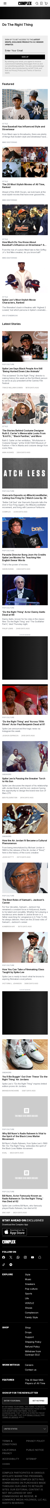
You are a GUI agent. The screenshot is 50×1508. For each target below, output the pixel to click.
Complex (6, 512)
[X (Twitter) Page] (10, 1257)
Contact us (30, 1369)
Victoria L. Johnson (12, 984)
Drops (28, 1332)
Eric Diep (6, 1213)
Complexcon (31, 1312)
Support (29, 1337)
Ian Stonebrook (10, 316)
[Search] (37, 3)
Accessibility (10, 1458)
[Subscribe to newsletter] (38, 1400)
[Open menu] (5, 3)
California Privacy (9, 1452)
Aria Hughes (8, 452)
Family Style (31, 1317)
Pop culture (31, 1288)
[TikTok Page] (3, 1264)
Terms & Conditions (9, 1443)
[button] (25, 1428)
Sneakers (30, 1284)
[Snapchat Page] (39, 1257)
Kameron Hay (8, 927)
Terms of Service (34, 70)
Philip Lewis (7, 629)
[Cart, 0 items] (46, 3)
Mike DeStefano (9, 142)
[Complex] (25, 3)
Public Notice (35, 1450)
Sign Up (25, 57)
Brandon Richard (10, 1091)
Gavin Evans (8, 569)
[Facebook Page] (3, 1257)
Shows (28, 1307)
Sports (28, 1293)
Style (5, 124)
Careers (29, 1365)
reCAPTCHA (33, 68)
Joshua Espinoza (10, 736)
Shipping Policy (33, 1341)
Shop (28, 1327)
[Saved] (41, 3)
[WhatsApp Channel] (18, 1257)
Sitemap (31, 1458)
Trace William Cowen (12, 388)
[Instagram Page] (25, 1257)
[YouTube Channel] (32, 1257)
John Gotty (8, 857)
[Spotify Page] (10, 1264)
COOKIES (6, 1464)
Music (28, 1279)
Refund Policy (32, 1346)
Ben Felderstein (9, 798)
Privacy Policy (17, 70)
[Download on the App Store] (14, 1230)
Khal (4, 1153)
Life (27, 1298)
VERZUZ (29, 1303)
